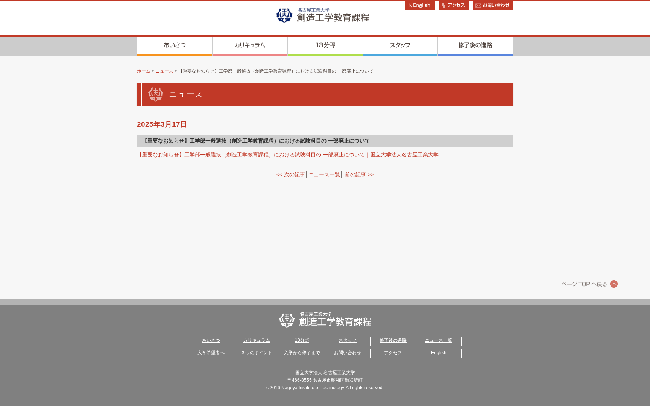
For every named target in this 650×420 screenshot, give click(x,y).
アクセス (393, 352)
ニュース (164, 71)
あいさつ (175, 46)
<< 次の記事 (290, 174)
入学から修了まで (302, 352)
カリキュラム (250, 46)
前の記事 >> (359, 174)
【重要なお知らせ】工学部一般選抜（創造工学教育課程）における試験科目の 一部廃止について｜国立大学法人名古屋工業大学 (288, 155)
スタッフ (400, 46)
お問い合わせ (347, 352)
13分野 (325, 46)
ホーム (143, 71)
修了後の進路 (475, 46)
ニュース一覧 (324, 174)
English (438, 352)
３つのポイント (256, 352)
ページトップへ (590, 284)
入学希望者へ (211, 352)
